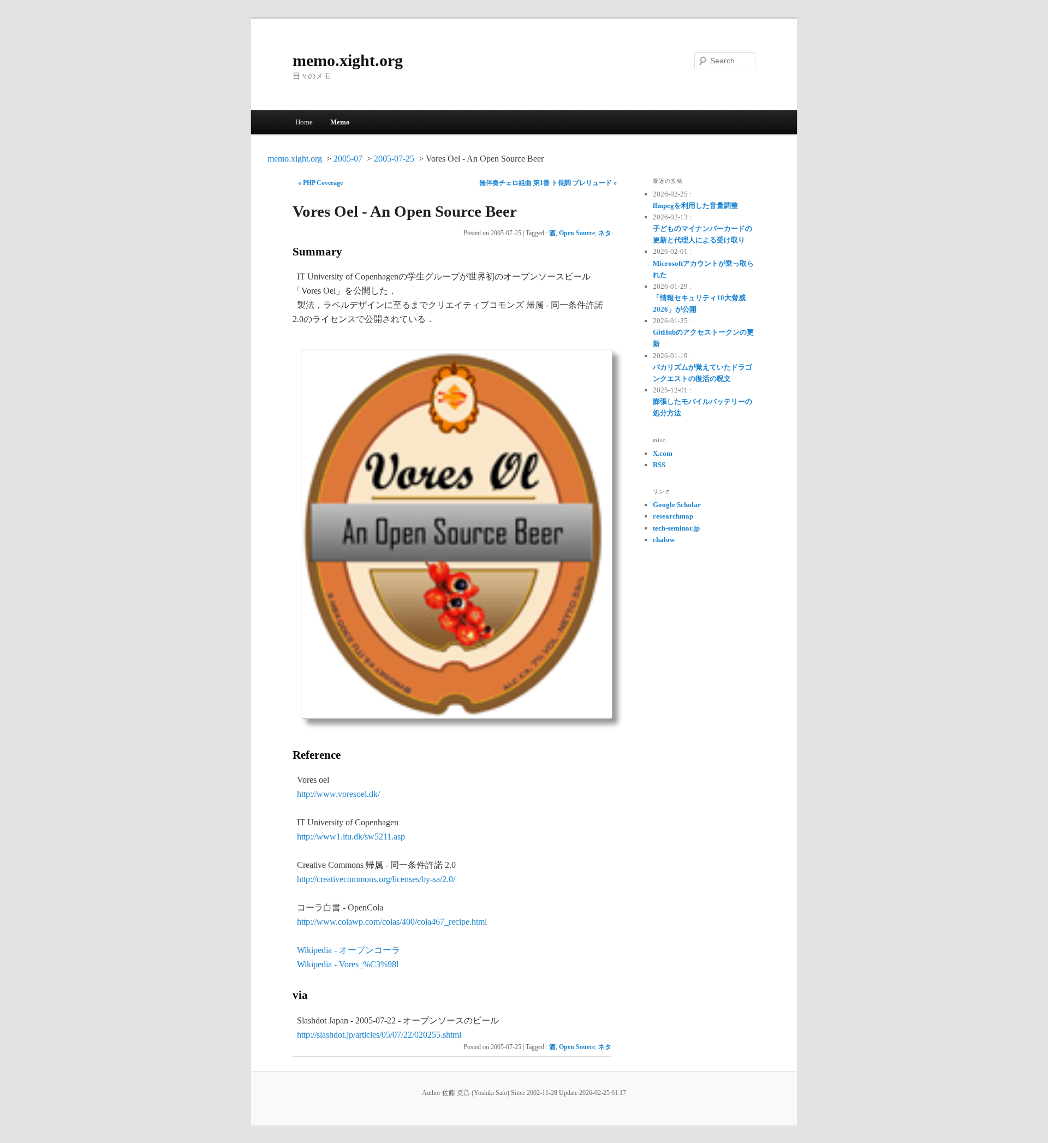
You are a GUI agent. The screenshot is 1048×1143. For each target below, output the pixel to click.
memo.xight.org (348, 60)
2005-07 (348, 158)
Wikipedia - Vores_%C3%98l (347, 964)
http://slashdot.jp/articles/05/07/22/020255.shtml (379, 1034)
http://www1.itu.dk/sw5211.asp (351, 836)
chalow (664, 539)
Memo (340, 122)
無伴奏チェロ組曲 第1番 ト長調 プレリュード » (548, 183)
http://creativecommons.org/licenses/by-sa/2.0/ (376, 879)
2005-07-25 (394, 158)
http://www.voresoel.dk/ (338, 794)
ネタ (604, 233)
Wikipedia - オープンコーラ (348, 950)
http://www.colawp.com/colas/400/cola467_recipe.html (392, 921)
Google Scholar (677, 505)
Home (304, 122)
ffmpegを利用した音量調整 (695, 205)
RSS (659, 465)
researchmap (673, 516)
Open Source (577, 233)
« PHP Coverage (320, 183)
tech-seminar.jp (676, 528)
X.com (662, 453)
